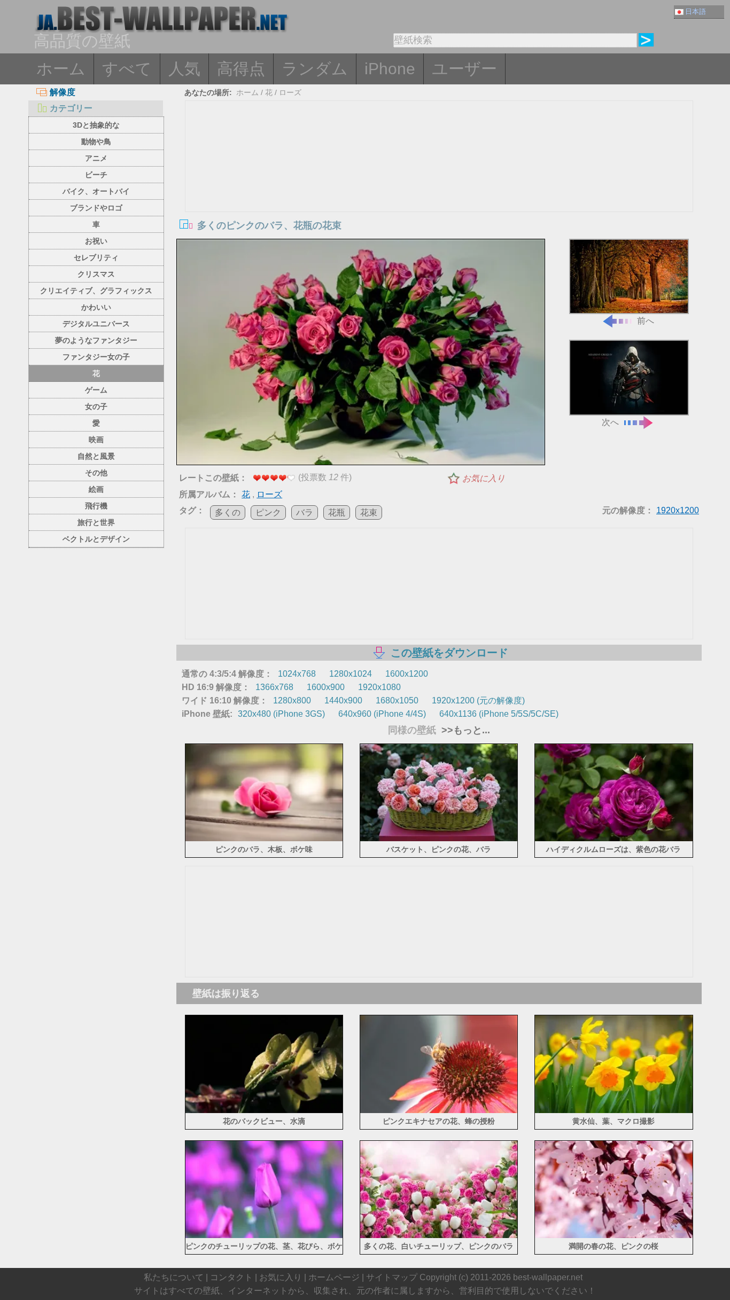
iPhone (389, 68)
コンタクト (231, 1277)
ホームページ (334, 1277)
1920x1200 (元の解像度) (478, 700)
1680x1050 (397, 700)
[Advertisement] (439, 181)
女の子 (96, 406)
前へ (645, 320)
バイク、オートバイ (96, 191)
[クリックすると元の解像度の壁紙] (361, 354)
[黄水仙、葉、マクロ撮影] (614, 1110)
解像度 (62, 92)
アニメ (96, 158)
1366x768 (274, 687)
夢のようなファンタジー (96, 340)
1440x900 (343, 700)
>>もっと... (464, 730)
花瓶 (336, 512)
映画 (96, 439)
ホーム (61, 68)
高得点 (241, 68)
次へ (610, 422)
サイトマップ (391, 1277)
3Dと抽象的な (96, 125)
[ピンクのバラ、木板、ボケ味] (264, 839)
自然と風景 (96, 456)
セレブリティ (96, 257)
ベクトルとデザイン (96, 539)
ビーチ (96, 174)
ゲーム (96, 390)
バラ (304, 512)
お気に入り (483, 478)
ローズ (290, 92)
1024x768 (297, 673)
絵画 (96, 489)
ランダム (315, 68)
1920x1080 (379, 687)
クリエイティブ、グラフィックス (96, 290)
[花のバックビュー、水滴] (264, 1110)
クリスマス (96, 274)
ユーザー (464, 68)
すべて (127, 68)
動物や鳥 (96, 141)
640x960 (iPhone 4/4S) (382, 713)
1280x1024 (350, 673)
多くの (227, 512)
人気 (184, 68)
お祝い (96, 241)
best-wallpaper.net (548, 1277)
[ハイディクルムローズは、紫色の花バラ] (614, 839)
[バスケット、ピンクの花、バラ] (439, 839)
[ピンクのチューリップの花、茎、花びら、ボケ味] (264, 1236)
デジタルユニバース (96, 323)
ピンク (268, 512)
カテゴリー (71, 108)
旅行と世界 (96, 522)
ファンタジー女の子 (96, 357)
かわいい (96, 307)
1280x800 (292, 700)
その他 (96, 472)
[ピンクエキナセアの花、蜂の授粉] (439, 1110)
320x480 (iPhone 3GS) (281, 713)
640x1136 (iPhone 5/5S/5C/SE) (498, 713)
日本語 (695, 11)
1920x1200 (677, 510)
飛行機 (96, 506)
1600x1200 (406, 673)
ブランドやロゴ (96, 207)
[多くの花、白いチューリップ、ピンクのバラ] (439, 1236)
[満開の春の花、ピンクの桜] (614, 1236)
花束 (368, 512)
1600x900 (326, 687)
